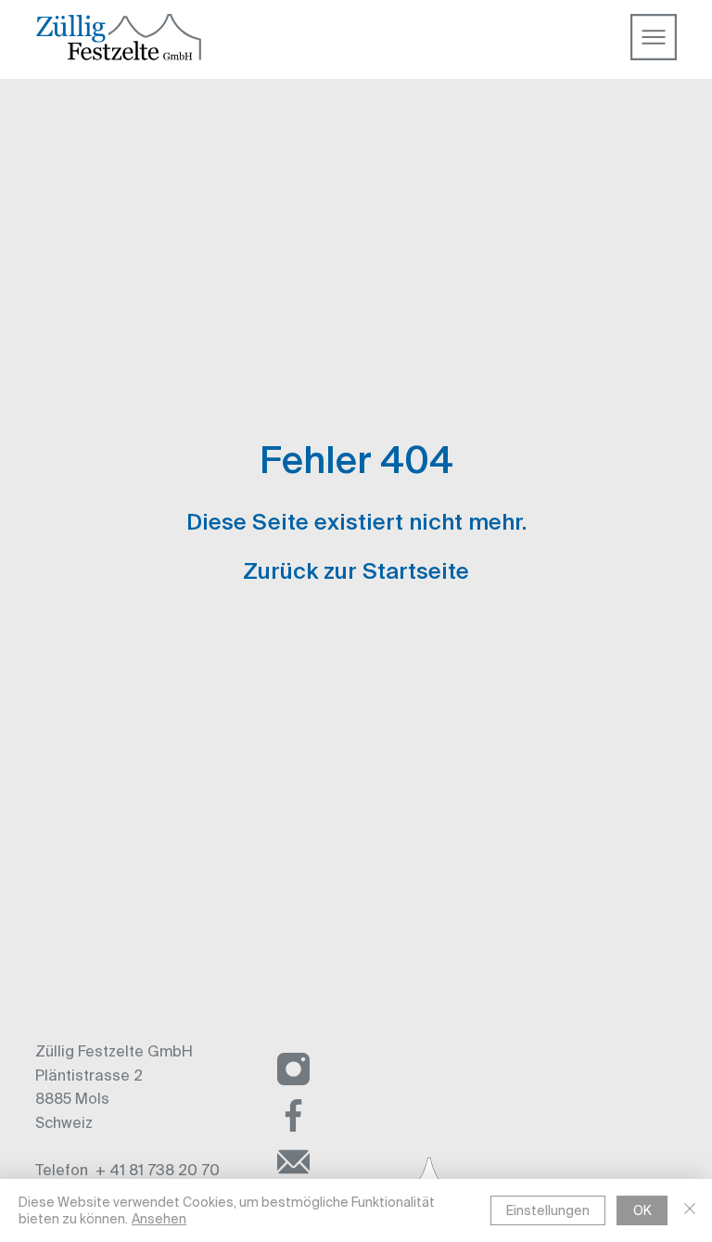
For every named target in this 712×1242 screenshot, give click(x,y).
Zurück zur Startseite (356, 572)
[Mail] (293, 1162)
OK (642, 1210)
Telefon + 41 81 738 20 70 (127, 1169)
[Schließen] (690, 1210)
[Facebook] (293, 1115)
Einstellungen (548, 1210)
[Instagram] (293, 1069)
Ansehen (159, 1218)
